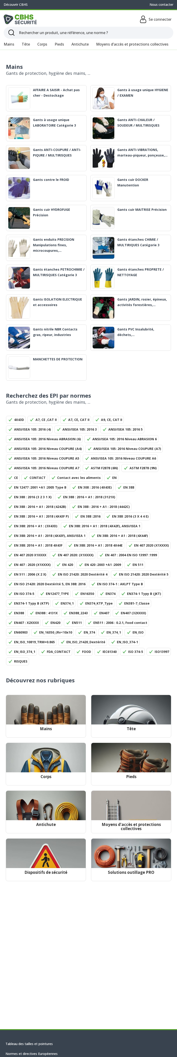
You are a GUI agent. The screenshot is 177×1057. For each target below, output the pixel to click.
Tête (26, 44)
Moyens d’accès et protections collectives (132, 44)
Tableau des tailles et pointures (29, 1044)
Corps (42, 44)
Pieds (59, 44)
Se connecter (160, 19)
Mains (9, 44)
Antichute (80, 44)
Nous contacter (161, 4)
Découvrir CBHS (16, 4)
